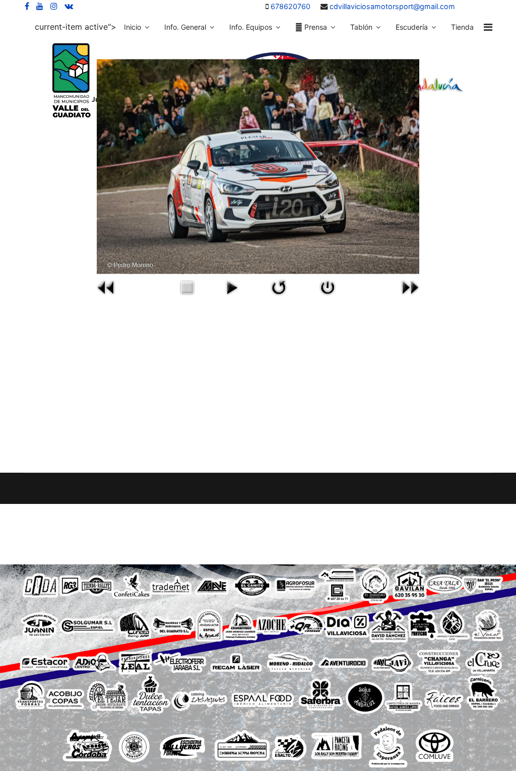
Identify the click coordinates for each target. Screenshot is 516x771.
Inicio (132, 27)
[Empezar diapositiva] (231, 287)
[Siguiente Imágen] (410, 287)
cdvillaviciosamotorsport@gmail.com (392, 6)
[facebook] (27, 6)
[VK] (68, 6)
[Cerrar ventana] (327, 287)
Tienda (462, 27)
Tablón (361, 27)
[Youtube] (39, 6)
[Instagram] (53, 6)
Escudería (412, 27)
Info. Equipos (250, 27)
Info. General (185, 27)
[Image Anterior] (106, 287)
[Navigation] (488, 27)
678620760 (290, 6)
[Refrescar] (278, 287)
